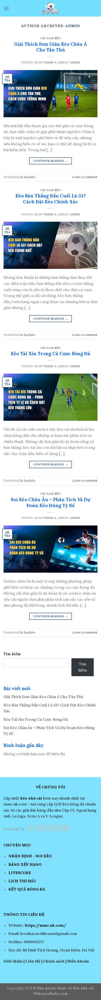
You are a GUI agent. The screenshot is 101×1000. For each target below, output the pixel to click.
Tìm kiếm (12, 654)
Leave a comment (84, 177)
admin (72, 25)
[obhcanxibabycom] (50, 8)
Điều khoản (78, 961)
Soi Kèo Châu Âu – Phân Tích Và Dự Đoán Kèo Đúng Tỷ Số (50, 502)
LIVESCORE (19, 872)
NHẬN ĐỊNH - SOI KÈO (30, 856)
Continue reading (50, 160)
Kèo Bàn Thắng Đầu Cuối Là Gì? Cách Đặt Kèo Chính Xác (51, 198)
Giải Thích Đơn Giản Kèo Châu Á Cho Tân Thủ (50, 47)
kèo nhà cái (31, 798)
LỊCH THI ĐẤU (22, 881)
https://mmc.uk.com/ (45, 925)
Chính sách (54, 961)
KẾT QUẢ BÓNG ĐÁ (26, 889)
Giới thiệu (13, 961)
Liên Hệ (32, 961)
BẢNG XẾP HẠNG (25, 864)
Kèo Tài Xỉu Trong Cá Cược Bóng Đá (50, 353)
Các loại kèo (50, 38)
